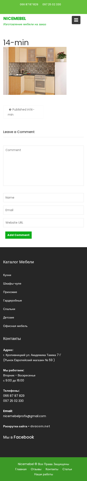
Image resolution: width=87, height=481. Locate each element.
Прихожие (10, 292)
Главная (21, 469)
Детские (8, 317)
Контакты (52, 469)
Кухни (7, 275)
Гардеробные (12, 300)
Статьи (67, 469)
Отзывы (36, 469)
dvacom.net (40, 426)
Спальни (9, 309)
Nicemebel (14, 18)
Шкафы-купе (12, 283)
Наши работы (43, 474)
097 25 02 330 (51, 4)
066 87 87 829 (29, 4)
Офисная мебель (15, 326)
